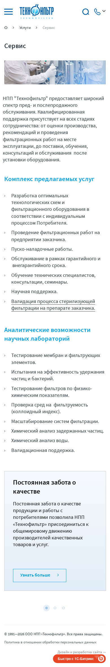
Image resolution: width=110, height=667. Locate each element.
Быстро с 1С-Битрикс (76, 658)
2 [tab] (55, 608)
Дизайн (63, 652)
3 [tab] (63, 608)
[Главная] (6, 27)
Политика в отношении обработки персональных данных (50, 642)
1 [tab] (46, 608)
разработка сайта (87, 652)
